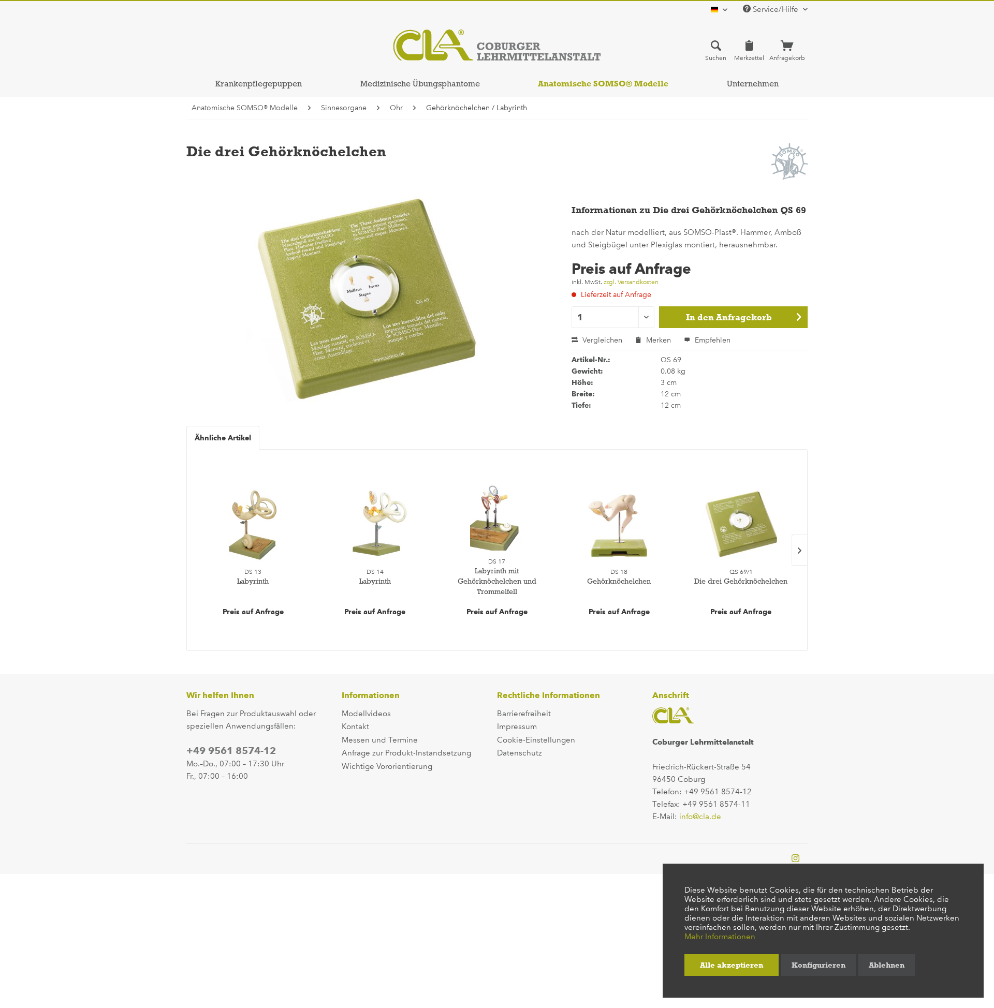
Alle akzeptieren (731, 965)
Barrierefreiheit (524, 713)
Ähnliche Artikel (223, 438)
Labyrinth (253, 581)
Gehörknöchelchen (619, 581)
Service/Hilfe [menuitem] (775, 9)
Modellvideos (366, 713)
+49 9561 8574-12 (231, 751)
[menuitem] (716, 50)
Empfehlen (711, 340)
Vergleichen (601, 340)
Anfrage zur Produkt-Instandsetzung (406, 753)
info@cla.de (700, 816)
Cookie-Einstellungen (536, 740)
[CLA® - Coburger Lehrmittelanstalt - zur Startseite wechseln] (497, 45)
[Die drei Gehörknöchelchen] (741, 524)
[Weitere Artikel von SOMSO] (789, 161)
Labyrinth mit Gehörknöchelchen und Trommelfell (497, 581)
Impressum (517, 726)
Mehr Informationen (719, 936)
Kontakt (355, 726)
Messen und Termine (380, 740)
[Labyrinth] (253, 524)
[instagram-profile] (795, 859)
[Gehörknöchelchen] (619, 524)
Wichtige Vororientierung (387, 766)
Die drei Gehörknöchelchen (740, 581)
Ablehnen (886, 965)
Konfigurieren (818, 965)
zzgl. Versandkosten (631, 282)
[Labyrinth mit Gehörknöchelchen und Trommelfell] (497, 514)
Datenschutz (519, 753)
